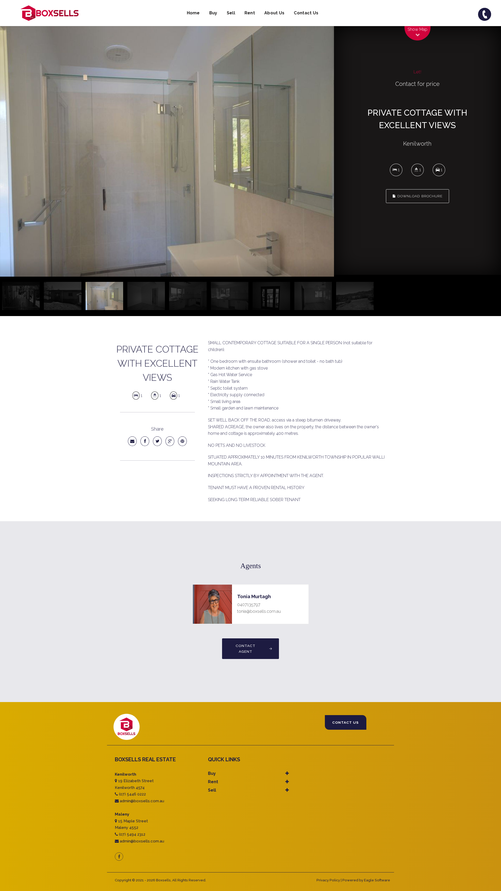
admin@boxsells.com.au (142, 801)
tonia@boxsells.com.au (259, 611)
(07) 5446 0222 (132, 794)
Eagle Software (377, 880)
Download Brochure (419, 196)
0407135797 (248, 604)
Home (193, 12)
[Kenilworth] (167, 151)
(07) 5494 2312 (132, 834)
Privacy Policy (328, 880)
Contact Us (306, 12)
